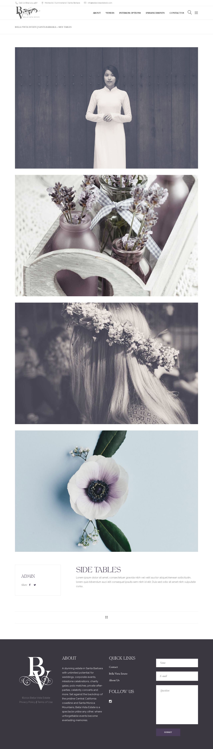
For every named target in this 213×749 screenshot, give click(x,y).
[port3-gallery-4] (106, 363)
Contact (113, 667)
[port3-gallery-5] (106, 235)
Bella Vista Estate (118, 673)
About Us (114, 680)
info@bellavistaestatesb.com (100, 3)
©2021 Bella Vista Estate (36, 697)
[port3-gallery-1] (106, 491)
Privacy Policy (27, 702)
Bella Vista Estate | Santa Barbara (35, 27)
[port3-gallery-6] (106, 108)
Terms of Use (45, 702)
